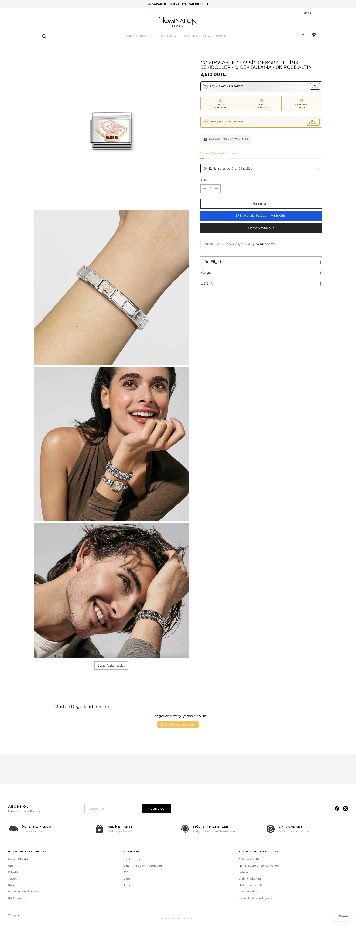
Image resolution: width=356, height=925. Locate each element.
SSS (125, 872)
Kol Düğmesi (17, 898)
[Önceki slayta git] (309, 769)
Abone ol (157, 808)
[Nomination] (178, 22)
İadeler (243, 872)
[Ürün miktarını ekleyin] (216, 189)
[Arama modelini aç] (44, 36)
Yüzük (12, 878)
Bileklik (13, 872)
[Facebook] (337, 808)
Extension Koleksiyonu (23, 891)
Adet (204, 180)
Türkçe (307, 12)
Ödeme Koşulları (250, 859)
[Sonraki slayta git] (318, 769)
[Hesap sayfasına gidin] (303, 36)
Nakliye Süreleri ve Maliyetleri (259, 865)
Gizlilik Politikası (250, 878)
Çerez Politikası (249, 891)
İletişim (128, 885)
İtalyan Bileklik (18, 859)
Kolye (12, 885)
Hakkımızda (131, 859)
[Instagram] (345, 808)
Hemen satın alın (261, 228)
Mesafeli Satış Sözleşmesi (256, 898)
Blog (126, 878)
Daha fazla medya (111, 665)
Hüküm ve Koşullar (252, 885)
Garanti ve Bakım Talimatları (142, 865)
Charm (13, 865)
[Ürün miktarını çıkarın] (204, 189)
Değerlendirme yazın (178, 724)
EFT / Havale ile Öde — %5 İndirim (261, 215)
